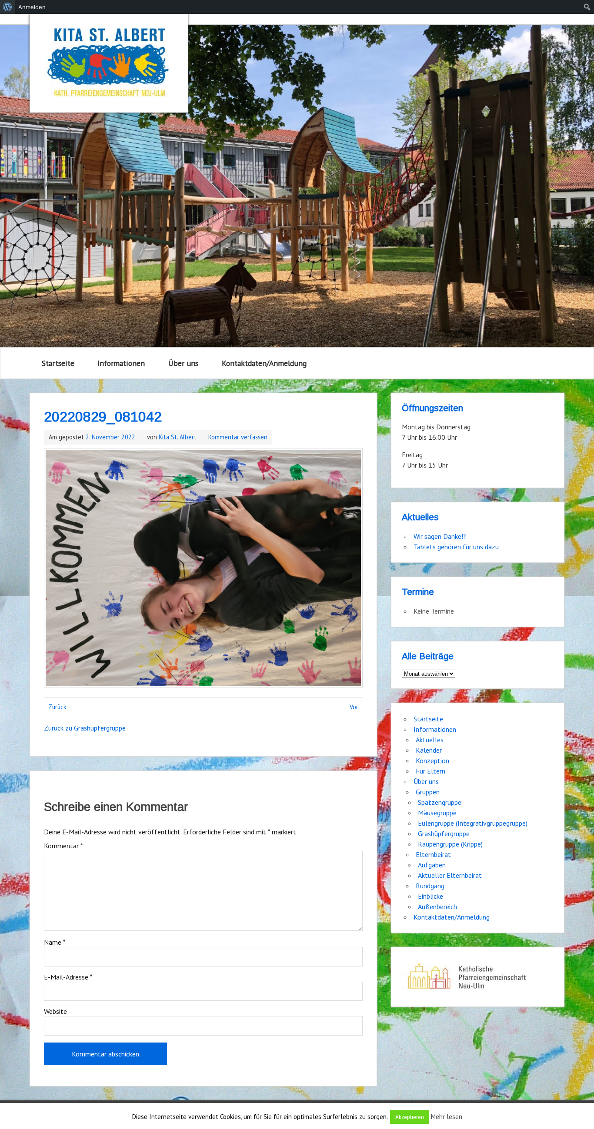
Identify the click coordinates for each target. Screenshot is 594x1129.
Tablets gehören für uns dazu (456, 546)
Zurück (57, 707)
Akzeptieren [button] (409, 1117)
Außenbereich (437, 906)
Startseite (58, 363)
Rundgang (430, 885)
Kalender (429, 750)
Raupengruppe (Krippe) (450, 844)
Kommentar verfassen (237, 437)
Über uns (183, 363)
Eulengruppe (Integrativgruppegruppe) (472, 823)
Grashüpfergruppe (444, 833)
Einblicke (430, 896)
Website (55, 1011)
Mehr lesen (446, 1116)
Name (55, 942)
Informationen (121, 363)
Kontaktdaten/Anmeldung (264, 363)
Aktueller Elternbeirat (450, 875)
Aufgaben (432, 864)
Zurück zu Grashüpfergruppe (85, 728)
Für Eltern (430, 771)
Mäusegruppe (437, 812)
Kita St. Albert (178, 437)
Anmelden (32, 6)
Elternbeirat (433, 854)
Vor (354, 707)
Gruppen (428, 791)
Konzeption (432, 760)
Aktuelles (430, 739)
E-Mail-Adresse (68, 976)
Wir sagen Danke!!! (440, 536)
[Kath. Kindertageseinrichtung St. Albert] (108, 63)
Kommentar (63, 845)
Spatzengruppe (439, 802)
